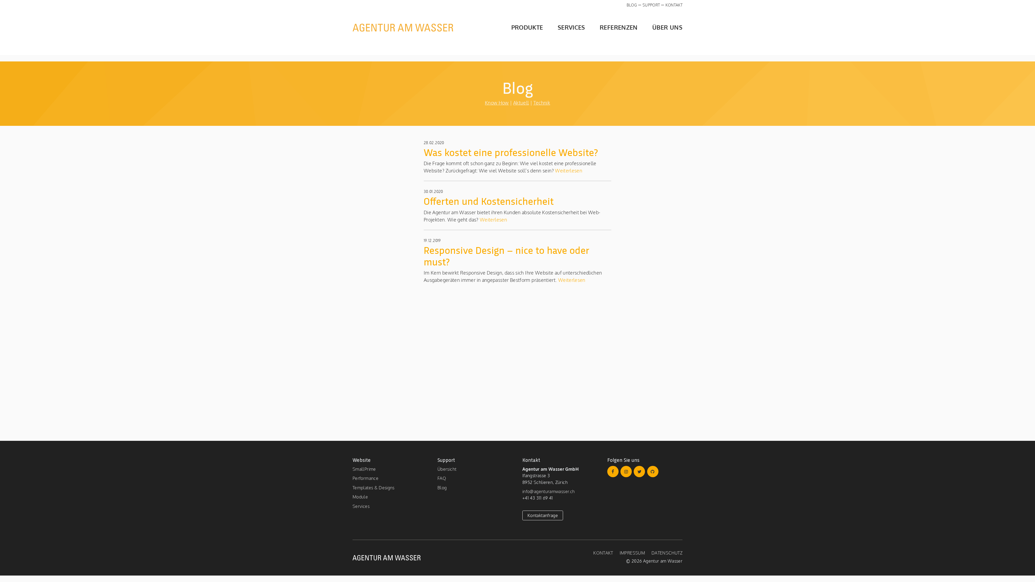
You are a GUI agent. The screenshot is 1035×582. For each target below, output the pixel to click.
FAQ (441, 478)
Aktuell (521, 103)
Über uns (667, 27)
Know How (497, 103)
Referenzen (619, 27)
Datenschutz (666, 553)
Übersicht (446, 469)
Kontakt (673, 4)
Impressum (632, 553)
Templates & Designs (374, 487)
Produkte (527, 27)
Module (360, 497)
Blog (632, 4)
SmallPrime (364, 469)
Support (651, 4)
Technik (541, 103)
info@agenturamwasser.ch (548, 491)
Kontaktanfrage (542, 515)
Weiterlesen (568, 171)
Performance (365, 478)
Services (571, 27)
